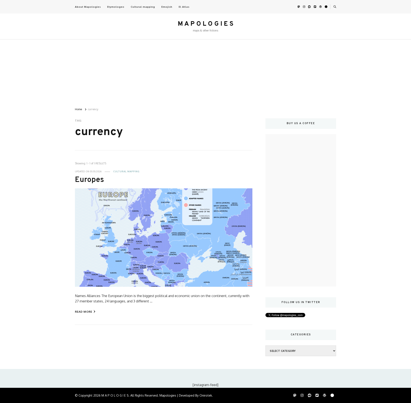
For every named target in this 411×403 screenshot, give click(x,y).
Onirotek (206, 395)
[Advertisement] (205, 72)
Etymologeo (115, 6)
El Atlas (184, 6)
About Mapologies (88, 6)
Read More (83, 311)
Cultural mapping (143, 6)
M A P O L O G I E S (205, 24)
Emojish (166, 6)
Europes (89, 180)
